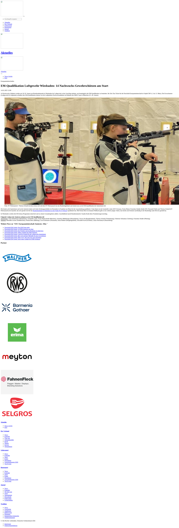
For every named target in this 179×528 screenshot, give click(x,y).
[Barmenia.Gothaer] (17, 319)
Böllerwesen (8, 512)
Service (6, 445)
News (6, 435)
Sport (6, 457)
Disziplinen (7, 460)
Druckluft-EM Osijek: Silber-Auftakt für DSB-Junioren (20, 232)
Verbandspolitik (9, 440)
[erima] (17, 344)
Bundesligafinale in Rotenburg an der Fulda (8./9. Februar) (50, 210)
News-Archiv (8, 426)
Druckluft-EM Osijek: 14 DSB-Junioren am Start (18, 229)
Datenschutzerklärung (10, 525)
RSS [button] (5, 78)
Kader (6, 459)
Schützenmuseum (9, 517)
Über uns (7, 438)
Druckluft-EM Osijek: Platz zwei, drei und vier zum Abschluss (22, 237)
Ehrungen (7, 514)
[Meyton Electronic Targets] (17, 369)
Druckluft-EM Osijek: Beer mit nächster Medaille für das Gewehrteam (25, 236)
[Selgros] (17, 418)
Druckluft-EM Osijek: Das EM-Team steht (17, 227)
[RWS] (17, 294)
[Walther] (17, 269)
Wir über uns (8, 492)
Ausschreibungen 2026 (11, 462)
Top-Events (7, 464)
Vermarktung (8, 446)
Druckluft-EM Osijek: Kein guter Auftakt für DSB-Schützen (22, 239)
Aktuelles (7, 52)
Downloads (7, 497)
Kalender (7, 436)
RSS (5, 427)
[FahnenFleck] (17, 394)
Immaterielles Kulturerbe (11, 516)
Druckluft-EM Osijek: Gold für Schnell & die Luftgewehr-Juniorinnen (25, 234)
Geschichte (7, 509)
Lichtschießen (8, 500)
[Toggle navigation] (24, 16)
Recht (6, 441)
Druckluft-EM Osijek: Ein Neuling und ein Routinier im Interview (23, 231)
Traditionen (7, 511)
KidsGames (7, 498)
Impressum (7, 524)
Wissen (6, 443)
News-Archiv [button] (8, 76)
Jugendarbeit (8, 495)
